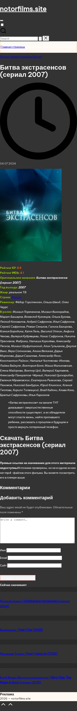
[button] (40, 39)
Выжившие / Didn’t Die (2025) (21, 630)
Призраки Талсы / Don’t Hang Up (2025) (28, 654)
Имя (3, 550)
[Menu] (1, 20)
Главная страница (13, 47)
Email (3, 558)
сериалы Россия (31, 57)
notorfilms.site (23, 9)
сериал (15, 57)
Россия (4, 57)
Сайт (3, 565)
